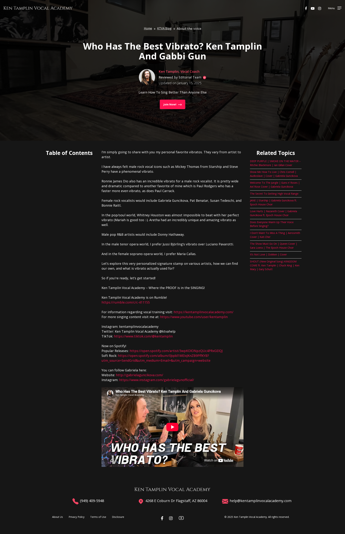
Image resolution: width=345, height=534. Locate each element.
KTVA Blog (164, 28)
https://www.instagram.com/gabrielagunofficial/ (156, 380)
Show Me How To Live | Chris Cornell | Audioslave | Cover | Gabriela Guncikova (274, 174)
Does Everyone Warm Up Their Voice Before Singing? (272, 224)
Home (148, 28)
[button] (334, 8)
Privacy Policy (76, 517)
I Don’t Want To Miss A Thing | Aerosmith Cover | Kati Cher (275, 235)
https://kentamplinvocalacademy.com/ (203, 312)
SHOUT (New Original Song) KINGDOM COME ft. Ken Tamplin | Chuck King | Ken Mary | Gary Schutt (274, 265)
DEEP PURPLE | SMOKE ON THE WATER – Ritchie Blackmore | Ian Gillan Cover (275, 163)
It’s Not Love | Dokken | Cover (268, 254)
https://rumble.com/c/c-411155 (126, 302)
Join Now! (169, 104)
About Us (57, 517)
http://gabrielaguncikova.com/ (139, 375)
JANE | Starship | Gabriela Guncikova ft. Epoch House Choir (273, 202)
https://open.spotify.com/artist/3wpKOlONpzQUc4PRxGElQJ (176, 351)
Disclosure (118, 517)
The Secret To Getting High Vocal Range (274, 193)
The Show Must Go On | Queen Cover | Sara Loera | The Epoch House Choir (273, 245)
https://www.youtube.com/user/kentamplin (194, 317)
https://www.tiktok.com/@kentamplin (143, 336)
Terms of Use (98, 517)
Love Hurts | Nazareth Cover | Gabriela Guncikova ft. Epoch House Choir (273, 213)
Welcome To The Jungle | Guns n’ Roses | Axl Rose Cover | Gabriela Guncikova (275, 184)
